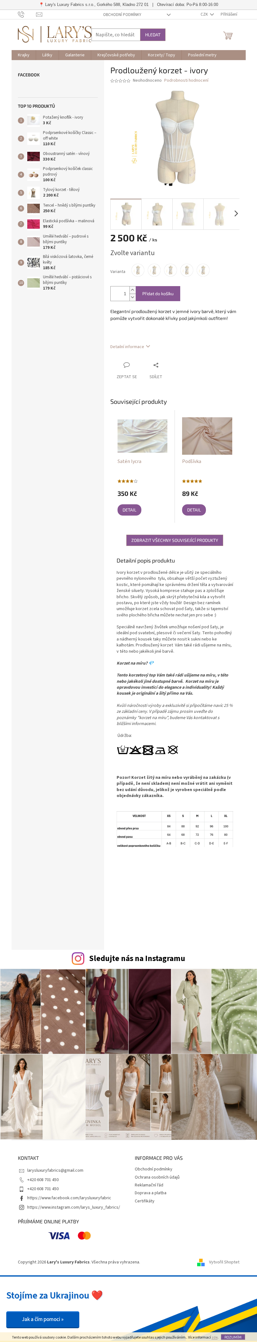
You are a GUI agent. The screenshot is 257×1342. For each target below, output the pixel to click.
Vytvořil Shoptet (224, 1262)
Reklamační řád (149, 1185)
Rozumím (233, 1337)
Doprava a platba (150, 1193)
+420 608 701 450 (43, 1180)
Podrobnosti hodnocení (186, 81)
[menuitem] (24, 55)
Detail (129, 509)
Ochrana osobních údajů (157, 1177)
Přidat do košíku (158, 293)
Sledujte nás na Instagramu (137, 958)
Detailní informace (127, 347)
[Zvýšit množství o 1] (132, 290)
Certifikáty (145, 1201)
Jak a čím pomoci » (43, 1319)
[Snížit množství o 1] (132, 297)
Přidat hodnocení (190, 893)
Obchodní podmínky (122, 15)
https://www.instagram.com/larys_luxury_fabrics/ (73, 1207)
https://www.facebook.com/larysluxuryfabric (69, 1198)
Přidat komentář (150, 928)
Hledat (152, 34)
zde (215, 1337)
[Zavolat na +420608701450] (27, 14)
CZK (205, 14)
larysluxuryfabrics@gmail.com (55, 1170)
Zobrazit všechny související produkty (174, 540)
